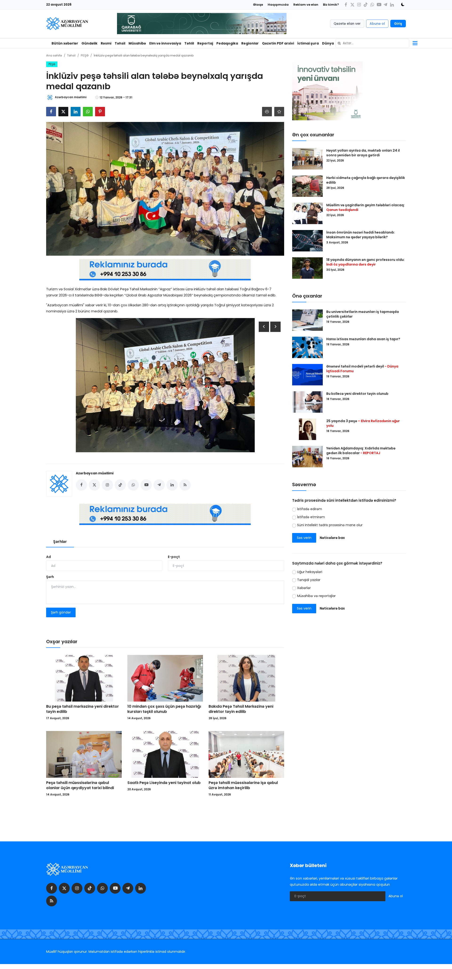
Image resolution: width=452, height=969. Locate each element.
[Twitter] (352, 5)
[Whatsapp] (372, 5)
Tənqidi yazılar (308, 579)
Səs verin (304, 537)
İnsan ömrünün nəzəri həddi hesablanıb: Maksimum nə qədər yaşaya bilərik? (360, 234)
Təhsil (120, 43)
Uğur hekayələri (309, 571)
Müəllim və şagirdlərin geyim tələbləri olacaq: (365, 207)
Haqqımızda (278, 4)
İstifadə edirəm (309, 509)
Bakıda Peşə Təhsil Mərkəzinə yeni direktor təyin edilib (241, 709)
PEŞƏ (85, 55)
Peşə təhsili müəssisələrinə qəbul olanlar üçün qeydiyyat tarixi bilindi (80, 785)
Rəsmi (106, 43)
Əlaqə (258, 4)
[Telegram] (385, 5)
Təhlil (189, 43)
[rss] (51, 901)
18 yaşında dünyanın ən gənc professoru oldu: (365, 262)
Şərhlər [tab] (60, 541)
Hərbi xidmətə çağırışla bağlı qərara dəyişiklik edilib (365, 180)
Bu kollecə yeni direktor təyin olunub (357, 393)
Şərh (50, 576)
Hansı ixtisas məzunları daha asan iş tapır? (363, 339)
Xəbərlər (304, 587)
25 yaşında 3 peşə (363, 423)
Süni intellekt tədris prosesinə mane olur (330, 525)
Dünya (328, 43)
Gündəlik (89, 43)
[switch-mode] (401, 4)
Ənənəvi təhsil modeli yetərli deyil (362, 368)
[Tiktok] (365, 5)
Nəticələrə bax (332, 537)
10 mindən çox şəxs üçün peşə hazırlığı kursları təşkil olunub (164, 709)
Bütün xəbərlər (65, 43)
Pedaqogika (227, 43)
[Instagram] (359, 5)
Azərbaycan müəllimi (94, 473)
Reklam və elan (305, 4)
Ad (48, 556)
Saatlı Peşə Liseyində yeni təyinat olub (164, 782)
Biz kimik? (331, 4)
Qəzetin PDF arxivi (278, 43)
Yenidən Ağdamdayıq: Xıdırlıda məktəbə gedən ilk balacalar (361, 450)
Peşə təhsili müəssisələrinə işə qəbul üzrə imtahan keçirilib (243, 785)
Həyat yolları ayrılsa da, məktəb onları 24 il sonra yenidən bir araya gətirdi (363, 152)
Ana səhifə (54, 55)
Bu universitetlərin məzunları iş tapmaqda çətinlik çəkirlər (362, 314)
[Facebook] (346, 5)
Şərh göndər (61, 612)
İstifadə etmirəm (311, 517)
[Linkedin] (392, 5)
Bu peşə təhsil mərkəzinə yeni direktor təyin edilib (82, 709)
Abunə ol (377, 23)
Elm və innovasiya (165, 43)
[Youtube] (379, 5)
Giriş (398, 23)
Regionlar (250, 43)
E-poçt (174, 556)
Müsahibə (137, 43)
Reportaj (205, 43)
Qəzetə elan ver (347, 23)
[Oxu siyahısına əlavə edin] (279, 111)
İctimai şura (308, 43)
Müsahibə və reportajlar (316, 596)
